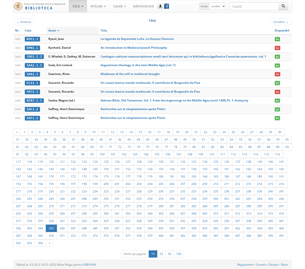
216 (281, 184)
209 (204, 184)
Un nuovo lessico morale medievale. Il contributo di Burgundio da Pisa (150, 83)
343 (29, 228)
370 (51, 235)
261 (226, 198)
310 (215, 213)
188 (248, 176)
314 (259, 213)
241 (281, 191)
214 (259, 184)
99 (92, 154)
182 (182, 176)
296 (62, 213)
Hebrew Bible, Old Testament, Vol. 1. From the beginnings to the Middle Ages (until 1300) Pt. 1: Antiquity (174, 100)
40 (101, 139)
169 (40, 176)
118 (29, 162)
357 (182, 228)
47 (166, 139)
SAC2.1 (32, 91)
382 (182, 235)
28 (261, 132)
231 (171, 191)
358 (193, 228)
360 (215, 228)
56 (250, 139)
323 (84, 221)
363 (248, 228)
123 (84, 162)
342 (18, 228)
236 (226, 191)
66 (64, 147)
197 (73, 184)
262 (237, 198)
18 (168, 132)
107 (178, 154)
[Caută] (283, 6)
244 (40, 198)
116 (277, 154)
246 (62, 198)
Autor (52, 30)
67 (73, 147)
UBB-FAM (89, 265)
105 (156, 154)
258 (193, 198)
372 (73, 235)
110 (211, 154)
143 (29, 169)
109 (200, 154)
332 (182, 221)
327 (128, 221)
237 (237, 191)
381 (171, 235)
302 (128, 213)
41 (110, 139)
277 (128, 206)
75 (147, 147)
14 (131, 132)
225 (106, 191)
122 (73, 162)
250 (106, 198)
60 (287, 139)
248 (84, 198)
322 (73, 221)
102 (124, 154)
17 (159, 132)
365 (270, 228)
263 (248, 198)
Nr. (17, 30)
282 (182, 206)
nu (277, 47)
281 (171, 206)
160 (215, 169)
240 (270, 191)
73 (129, 147)
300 (106, 213)
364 (259, 228)
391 (281, 235)
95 (54, 154)
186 (226, 176)
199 (95, 184)
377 (128, 235)
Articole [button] (97, 6)
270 (51, 206)
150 (106, 169)
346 (62, 228)
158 (193, 169)
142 (18, 169)
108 (189, 154)
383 (193, 235)
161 (226, 169)
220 (51, 191)
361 (226, 228)
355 (160, 228)
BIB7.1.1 (34, 100)
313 (248, 213)
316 (281, 213)
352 (128, 228)
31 (17, 139)
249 (95, 198)
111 (222, 154)
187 (237, 176)
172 (73, 176)
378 (139, 235)
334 (204, 221)
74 (138, 147)
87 (259, 147)
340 (270, 221)
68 (82, 147)
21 (196, 132)
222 (73, 191)
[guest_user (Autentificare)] (160, 6)
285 (215, 206)
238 (248, 191)
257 (182, 198)
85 (240, 147)
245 (51, 198)
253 (139, 198)
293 (29, 213)
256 (171, 198)
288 (248, 206)
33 (36, 139)
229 (149, 191)
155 (160, 169)
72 (120, 147)
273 (84, 206)
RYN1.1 (32, 48)
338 (248, 221)
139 (259, 162)
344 (40, 228)
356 (171, 228)
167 (18, 176)
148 (84, 169)
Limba (204, 6)
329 (149, 221)
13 (121, 132)
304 (149, 213)
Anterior (24, 22)
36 (64, 139)
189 (259, 176)
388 (248, 235)
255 (160, 198)
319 (40, 221)
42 (120, 139)
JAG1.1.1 (34, 56)
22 (205, 132)
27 (252, 132)
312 (237, 213)
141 (281, 162)
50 (194, 139)
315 (270, 213)
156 (171, 169)
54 (231, 139)
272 (73, 206)
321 (62, 221)
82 (212, 147)
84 (231, 147)
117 (18, 162)
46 (157, 139)
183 (193, 176)
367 (18, 235)
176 (117, 176)
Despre (274, 265)
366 (281, 228)
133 (193, 162)
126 (117, 162)
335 (215, 221)
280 (160, 206)
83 (222, 147)
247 (73, 198)
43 (129, 139)
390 (270, 235)
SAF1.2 (32, 109)
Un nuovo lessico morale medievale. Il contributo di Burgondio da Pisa (150, 92)
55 (240, 139)
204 (149, 184)
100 (102, 154)
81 (203, 147)
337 (237, 221)
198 (84, 184)
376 (117, 235)
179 (149, 176)
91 (17, 154)
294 (40, 213)
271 (62, 206)
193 (29, 184)
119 (40, 162)
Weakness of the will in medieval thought (130, 74)
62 (27, 147)
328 (139, 221)
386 (226, 235)
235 (215, 191)
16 (149, 132)
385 (215, 235)
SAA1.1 (32, 74)
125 (106, 162)
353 (139, 228)
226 (117, 191)
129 (149, 162)
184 (204, 176)
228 (139, 191)
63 (36, 147)
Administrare (143, 6)
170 (51, 176)
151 (117, 169)
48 (175, 139)
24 (224, 132)
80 (194, 147)
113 (244, 154)
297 (73, 213)
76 (157, 147)
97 (73, 154)
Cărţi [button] (76, 6)
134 (204, 162)
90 (287, 147)
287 (237, 206)
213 (248, 184)
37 (73, 139)
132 (182, 162)
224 (95, 191)
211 (226, 184)
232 (182, 191)
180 (160, 176)
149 (95, 169)
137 (237, 162)
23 (214, 132)
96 (64, 154)
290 (270, 206)
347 (73, 228)
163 (248, 169)
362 (237, 228)
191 (281, 176)
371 (62, 235)
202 (128, 184)
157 (182, 169)
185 (215, 176)
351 (117, 228)
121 (62, 162)
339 (259, 221)
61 (17, 147)
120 (51, 162)
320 (51, 221)
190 (270, 176)
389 (259, 235)
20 (186, 132)
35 (54, 139)
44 (138, 139)
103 (134, 154)
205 (160, 184)
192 (18, 184)
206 (171, 184)
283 (193, 206)
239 (259, 191)
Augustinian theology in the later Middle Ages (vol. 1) (138, 65)
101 (113, 154)
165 (270, 169)
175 (106, 176)
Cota (28, 30)
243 (29, 198)
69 (92, 147)
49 (185, 139)
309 (204, 213)
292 (18, 213)
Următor (280, 22)
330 (160, 221)
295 (51, 213)
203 (139, 184)
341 (281, 221)
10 (94, 132)
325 (106, 221)
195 (51, 184)
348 (84, 228)
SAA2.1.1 (34, 65)
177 (128, 176)
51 (203, 139)
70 (101, 147)
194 (40, 184)
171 (62, 176)
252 (128, 198)
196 (62, 184)
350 (106, 228)
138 (248, 162)
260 (215, 198)
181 (171, 176)
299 (95, 213)
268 (29, 206)
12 (112, 132)
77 (166, 147)
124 (95, 162)
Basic (284, 265)
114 (255, 154)
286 (226, 206)
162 (237, 169)
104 (145, 154)
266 (281, 198)
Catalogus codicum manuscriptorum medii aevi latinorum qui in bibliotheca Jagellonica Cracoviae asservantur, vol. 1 (183, 56)
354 (149, 228)
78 (175, 147)
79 (185, 147)
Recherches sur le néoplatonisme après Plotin (133, 109)
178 (139, 176)
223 (84, 191)
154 (149, 169)
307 (182, 213)
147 (73, 169)
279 (149, 206)
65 (54, 147)
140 (270, 162)
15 (140, 132)
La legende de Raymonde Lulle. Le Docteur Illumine (137, 39)
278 (139, 206)
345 (51, 228)
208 (193, 184)
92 (27, 154)
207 (182, 184)
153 (139, 169)
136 (226, 162)
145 (51, 169)
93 (36, 154)
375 (106, 235)
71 (110, 147)
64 (45, 147)
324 (95, 221)
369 (40, 235)
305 (160, 213)
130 (160, 162)
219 (40, 191)
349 (95, 228)
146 (62, 169)
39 (92, 139)
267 (18, 206)
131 (171, 162)
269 (40, 206)
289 (259, 206)
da (277, 39)
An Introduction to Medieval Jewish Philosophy (134, 48)
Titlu (104, 30)
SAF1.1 (32, 118)
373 (84, 235)
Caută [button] (118, 6)
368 (29, 235)
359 (204, 228)
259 (204, 198)
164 (259, 169)
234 (204, 191)
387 (237, 235)
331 (171, 221)
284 (204, 206)
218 (29, 191)
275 (106, 206)
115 (266, 154)
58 (268, 139)
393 (29, 243)
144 (40, 169)
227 (128, 191)
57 (259, 139)
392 (18, 243)
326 (117, 221)
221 (62, 191)
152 (128, 169)
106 (167, 154)
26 (242, 132)
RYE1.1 (32, 39)
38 (82, 139)
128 (139, 162)
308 (193, 213)
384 (204, 235)
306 (171, 213)
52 (212, 139)
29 (270, 132)
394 (40, 243)
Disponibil (282, 30)
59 (278, 139)
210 (215, 184)
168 (29, 176)
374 (95, 235)
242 (18, 198)
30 (279, 132)
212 (237, 184)
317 (18, 221)
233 (193, 191)
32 (27, 139)
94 (45, 154)
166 (281, 169)
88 (268, 147)
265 (270, 198)
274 (95, 206)
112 (233, 154)
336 (226, 221)
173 (84, 176)
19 (177, 132)
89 (278, 147)
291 (281, 206)
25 (233, 132)
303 (139, 213)
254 (149, 198)
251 (117, 198)
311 (226, 213)
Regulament (245, 265)
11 (103, 132)
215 (270, 184)
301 (117, 213)
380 (160, 235)
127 (128, 162)
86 (250, 147)
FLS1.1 (32, 83)
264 (259, 198)
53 (222, 139)
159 (204, 169)
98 (82, 154)
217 (18, 191)
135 (215, 162)
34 (45, 139)
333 (193, 221)
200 (106, 184)
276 (117, 206)
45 (147, 139)
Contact (261, 265)
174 (95, 176)
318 (29, 221)
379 (149, 235)
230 (160, 191)
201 (117, 184)
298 (84, 213)
